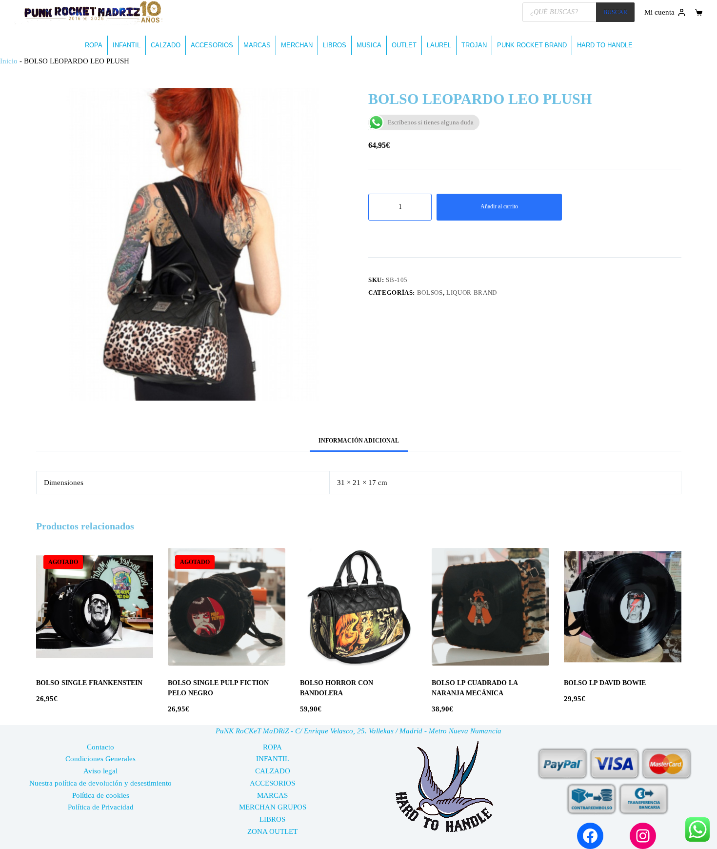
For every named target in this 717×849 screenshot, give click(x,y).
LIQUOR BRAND (471, 292)
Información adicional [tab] (359, 440)
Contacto (100, 747)
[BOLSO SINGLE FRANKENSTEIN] (95, 607)
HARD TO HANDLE (605, 45)
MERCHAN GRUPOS (272, 807)
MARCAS (257, 45)
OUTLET (404, 45)
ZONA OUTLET (272, 831)
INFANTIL (126, 45)
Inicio (9, 61)
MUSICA (369, 45)
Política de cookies (100, 795)
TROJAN (474, 45)
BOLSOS (430, 292)
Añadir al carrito (499, 206)
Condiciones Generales (100, 759)
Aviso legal (100, 771)
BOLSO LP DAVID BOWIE (605, 683)
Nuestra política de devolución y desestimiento (100, 783)
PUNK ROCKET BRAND (532, 45)
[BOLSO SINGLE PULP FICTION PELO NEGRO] (226, 607)
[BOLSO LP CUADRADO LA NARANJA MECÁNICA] (490, 607)
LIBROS (334, 45)
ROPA (93, 45)
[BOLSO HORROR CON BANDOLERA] (359, 607)
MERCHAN (297, 45)
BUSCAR (615, 12)
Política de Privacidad (101, 807)
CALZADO (165, 45)
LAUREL (439, 45)
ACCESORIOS (212, 45)
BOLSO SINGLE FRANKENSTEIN (89, 683)
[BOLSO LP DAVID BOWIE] (622, 607)
